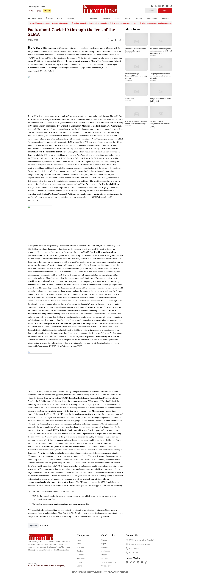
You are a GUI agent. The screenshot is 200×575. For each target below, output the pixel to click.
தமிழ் (39, 10)
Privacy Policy (106, 566)
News (50, 18)
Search (151, 11)
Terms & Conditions (108, 562)
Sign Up (104, 540)
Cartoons (138, 18)
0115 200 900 (134, 548)
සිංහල (31, 10)
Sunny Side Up (167, 18)
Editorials (70, 18)
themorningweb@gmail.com (139, 544)
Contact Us (105, 551)
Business (93, 18)
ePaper (104, 555)
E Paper (47, 10)
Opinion (82, 18)
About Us (104, 547)
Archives (104, 558)
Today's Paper (36, 18)
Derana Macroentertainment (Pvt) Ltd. (46, 566)
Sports (127, 18)
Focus (59, 18)
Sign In (165, 10)
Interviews (106, 18)
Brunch (117, 18)
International (152, 18)
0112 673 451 (133, 552)
